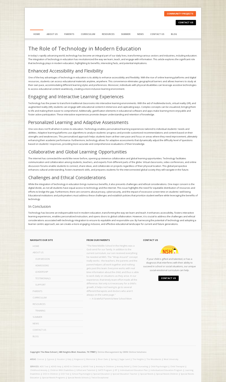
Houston (61, 359)
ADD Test (44, 366)
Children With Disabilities (62, 370)
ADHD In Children (72, 366)
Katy (69, 359)
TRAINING (40, 310)
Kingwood (79, 359)
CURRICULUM (88, 34)
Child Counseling (140, 366)
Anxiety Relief (123, 366)
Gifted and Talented (85, 370)
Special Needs (146, 373)
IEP (116, 370)
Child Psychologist (159, 366)
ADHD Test (88, 366)
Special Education (101, 373)
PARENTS (69, 34)
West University (171, 359)
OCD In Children (50, 373)
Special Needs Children (167, 373)
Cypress (50, 359)
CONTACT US (185, 22)
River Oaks (103, 359)
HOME (36, 34)
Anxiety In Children (105, 366)
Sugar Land (124, 359)
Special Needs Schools (78, 377)
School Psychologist (81, 373)
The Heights (138, 359)
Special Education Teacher (125, 373)
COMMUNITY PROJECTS (180, 13)
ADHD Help (56, 366)
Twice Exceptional (99, 377)
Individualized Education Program (166, 370)
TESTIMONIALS (43, 278)
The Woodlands (153, 359)
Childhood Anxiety (38, 370)
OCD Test (65, 373)
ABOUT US (38, 252)
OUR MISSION (42, 258)
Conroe (40, 359)
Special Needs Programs (53, 377)
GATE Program (105, 370)
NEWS (140, 34)
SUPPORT (40, 284)
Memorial (90, 359)
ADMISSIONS (42, 265)
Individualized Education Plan (134, 370)
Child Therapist (177, 366)
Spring (114, 359)
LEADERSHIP (41, 271)
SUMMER (125, 34)
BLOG (174, 34)
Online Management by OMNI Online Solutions (121, 352)
